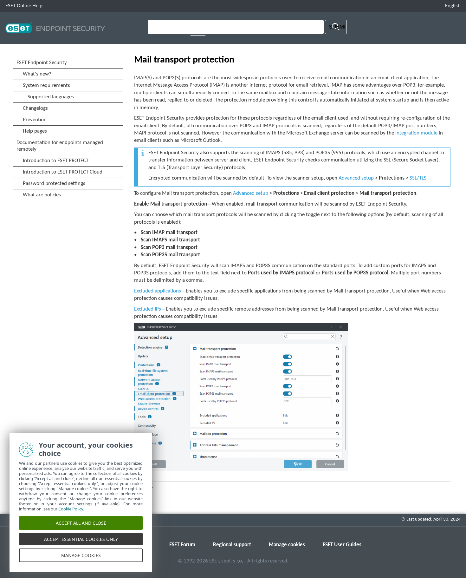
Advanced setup (356, 178)
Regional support (232, 545)
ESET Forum (182, 545)
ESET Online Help (23, 6)
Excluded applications (157, 291)
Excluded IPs (147, 309)
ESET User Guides (342, 545)
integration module (416, 133)
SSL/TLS (418, 178)
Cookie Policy (70, 509)
